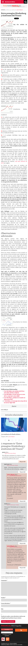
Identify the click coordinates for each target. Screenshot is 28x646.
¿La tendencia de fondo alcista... (11, 434)
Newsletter (7, 629)
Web (2, 609)
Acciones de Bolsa (10, 2)
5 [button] (19, 440)
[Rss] (21, 630)
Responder (23, 461)
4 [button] (15, 440)
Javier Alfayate (20, 9)
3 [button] (12, 440)
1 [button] (5, 440)
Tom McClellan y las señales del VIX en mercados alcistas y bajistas (14, 392)
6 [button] (22, 440)
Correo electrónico (5, 603)
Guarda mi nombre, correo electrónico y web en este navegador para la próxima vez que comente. (13, 617)
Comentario (4, 580)
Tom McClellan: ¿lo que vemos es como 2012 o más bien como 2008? (14, 395)
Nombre (3, 597)
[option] (14, 428)
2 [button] (9, 440)
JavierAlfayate (10, 546)
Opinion (3, 9)
